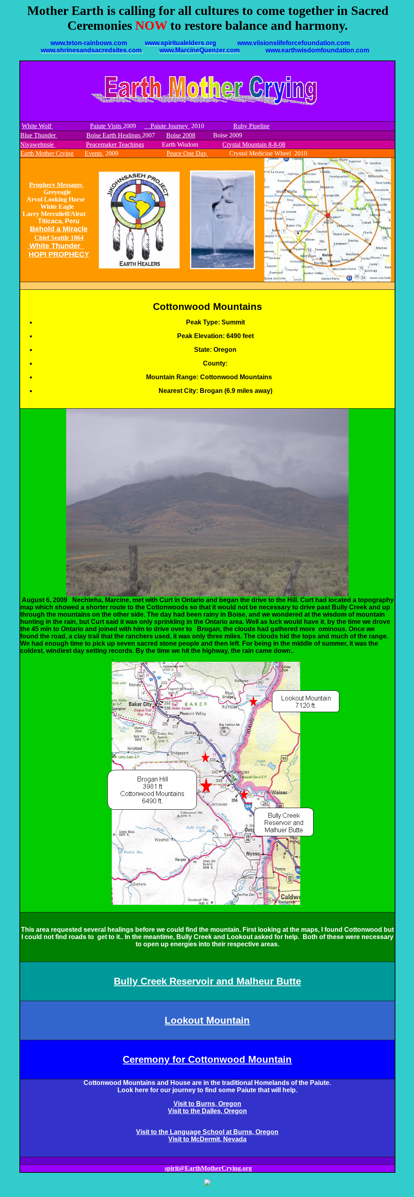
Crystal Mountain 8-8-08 (253, 144)
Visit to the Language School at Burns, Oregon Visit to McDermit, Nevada (207, 1135)
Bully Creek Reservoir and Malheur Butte (207, 981)
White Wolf (37, 126)
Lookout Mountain (207, 1020)
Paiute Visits (106, 126)
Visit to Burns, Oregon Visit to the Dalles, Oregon (207, 1107)
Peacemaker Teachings (115, 144)
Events (94, 153)
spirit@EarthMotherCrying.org (208, 1168)
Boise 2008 (180, 135)
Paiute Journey (167, 126)
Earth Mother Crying (46, 153)
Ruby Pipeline (251, 126)
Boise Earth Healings (114, 135)
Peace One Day (187, 153)
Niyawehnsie (37, 144)
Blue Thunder (38, 135)
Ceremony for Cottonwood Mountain (207, 1059)
